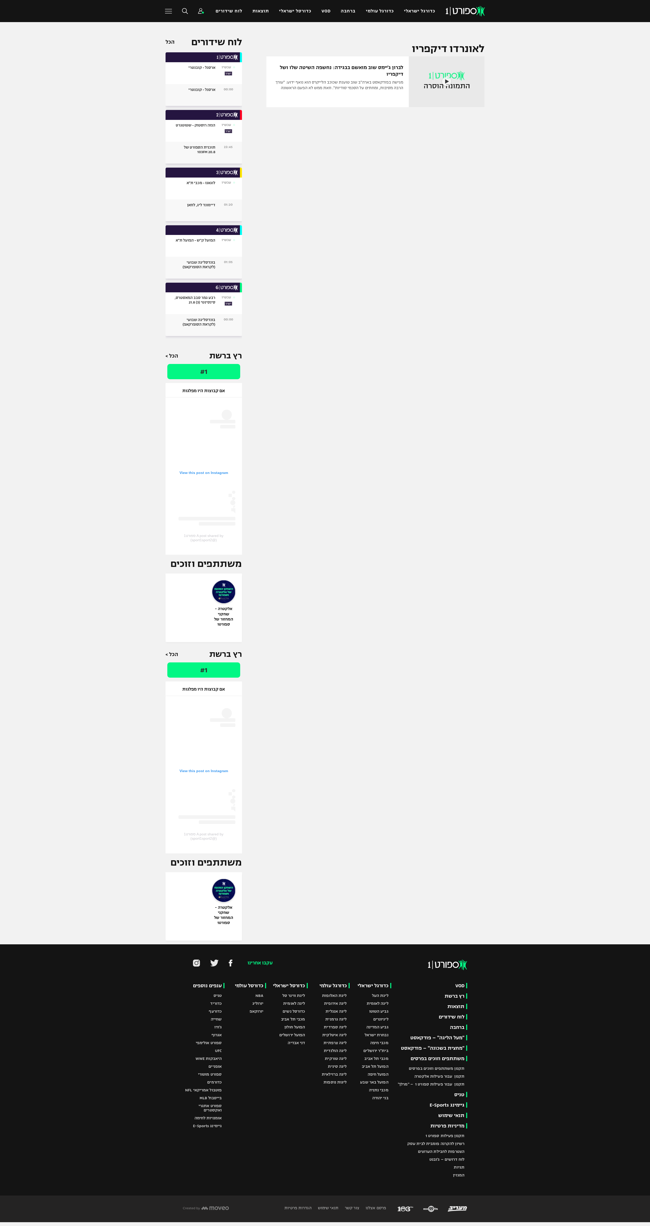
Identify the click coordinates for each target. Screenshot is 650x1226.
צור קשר (351, 1208)
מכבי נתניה (378, 1090)
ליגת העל (380, 995)
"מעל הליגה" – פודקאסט (437, 1037)
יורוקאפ (257, 1011)
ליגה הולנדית (335, 1050)
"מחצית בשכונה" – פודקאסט (432, 1048)
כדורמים (214, 1082)
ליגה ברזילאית (334, 1074)
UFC (218, 1050)
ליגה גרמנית (336, 1019)
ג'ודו (218, 1027)
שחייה (216, 1019)
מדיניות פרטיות (447, 1125)
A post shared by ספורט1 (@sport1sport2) (203, 538)
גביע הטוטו (378, 1011)
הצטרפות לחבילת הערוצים (441, 1151)
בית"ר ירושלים (375, 1050)
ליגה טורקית (336, 1058)
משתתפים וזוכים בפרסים (437, 1058)
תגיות (459, 1167)
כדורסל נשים (294, 1011)
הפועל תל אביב (375, 1066)
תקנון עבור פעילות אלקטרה (439, 1076)
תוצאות (260, 11)
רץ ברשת (454, 996)
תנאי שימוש (451, 1115)
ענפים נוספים (207, 985)
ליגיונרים (380, 1019)
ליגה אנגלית (336, 1011)
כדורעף (215, 1011)
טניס (459, 1094)
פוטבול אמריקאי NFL (203, 1090)
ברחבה (348, 11)
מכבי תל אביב (376, 1058)
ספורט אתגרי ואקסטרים (210, 1108)
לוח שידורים (229, 11)
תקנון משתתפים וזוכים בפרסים (436, 1068)
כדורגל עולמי (380, 11)
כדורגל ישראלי (419, 11)
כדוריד (216, 1003)
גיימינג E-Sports (447, 1105)
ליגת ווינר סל (293, 995)
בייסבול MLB (211, 1098)
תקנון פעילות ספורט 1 (445, 1136)
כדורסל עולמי (249, 985)
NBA (259, 995)
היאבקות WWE (209, 1058)
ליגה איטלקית (334, 1035)
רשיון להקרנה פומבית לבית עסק (435, 1143)
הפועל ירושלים (292, 1035)
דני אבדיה (296, 1043)
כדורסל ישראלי (295, 11)
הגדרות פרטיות (297, 1208)
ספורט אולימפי (209, 1043)
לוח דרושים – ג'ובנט (446, 1159)
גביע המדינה (377, 1027)
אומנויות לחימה (208, 1118)
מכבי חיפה (379, 1043)
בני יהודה (380, 1098)
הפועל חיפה (378, 1074)
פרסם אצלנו (375, 1208)
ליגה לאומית (377, 1003)
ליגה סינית (337, 1066)
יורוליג (258, 1003)
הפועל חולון (294, 1027)
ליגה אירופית (335, 1003)
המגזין (458, 1175)
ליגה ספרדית (335, 1027)
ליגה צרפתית (335, 1043)
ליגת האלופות (334, 995)
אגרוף (217, 1035)
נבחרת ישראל (376, 1035)
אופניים (215, 1066)
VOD (326, 11)
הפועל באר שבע (374, 1082)
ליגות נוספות (335, 1082)
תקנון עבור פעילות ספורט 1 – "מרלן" (431, 1084)
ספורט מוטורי (210, 1074)
